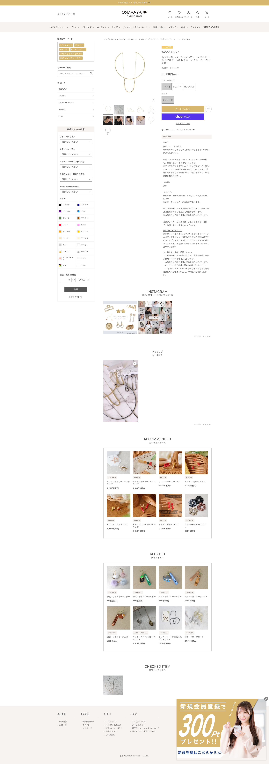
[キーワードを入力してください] (91, 73)
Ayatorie (62, 96)
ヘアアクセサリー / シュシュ (196, 525)
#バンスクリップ (78, 49)
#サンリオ (79, 45)
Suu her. (62, 109)
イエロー (84, 231)
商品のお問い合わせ (187, 130)
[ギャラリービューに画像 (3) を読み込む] (129, 109)
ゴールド (66, 252)
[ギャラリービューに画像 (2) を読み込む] (119, 109)
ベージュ (66, 238)
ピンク (83, 225)
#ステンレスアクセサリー (71, 58)
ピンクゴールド (68, 258)
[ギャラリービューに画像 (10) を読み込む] (151, 120)
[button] (197, 14)
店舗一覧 (63, 725)
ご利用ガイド (169, 130)
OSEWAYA (63, 89)
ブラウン (84, 218)
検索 (76, 289)
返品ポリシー (111, 731)
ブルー (83, 211)
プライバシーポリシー (115, 728)
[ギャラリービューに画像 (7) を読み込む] (119, 120)
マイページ (87, 728)
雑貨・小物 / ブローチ (194, 637)
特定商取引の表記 (113, 725)
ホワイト (84, 245)
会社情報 (63, 722)
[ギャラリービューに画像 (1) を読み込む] (108, 109)
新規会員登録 (88, 722)
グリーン (66, 218)
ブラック (66, 205)
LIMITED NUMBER (66, 103)
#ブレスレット (66, 45)
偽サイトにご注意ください (143, 731)
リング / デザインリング (169, 482)
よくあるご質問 (139, 722)
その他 (83, 265)
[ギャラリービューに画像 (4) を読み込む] (140, 109)
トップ (106, 39)
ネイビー (84, 205)
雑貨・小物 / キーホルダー (118, 597)
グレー (65, 245)
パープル (66, 211)
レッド (65, 225)
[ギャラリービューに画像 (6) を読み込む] (108, 120)
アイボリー (85, 238)
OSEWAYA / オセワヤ (172, 230)
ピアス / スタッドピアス (195, 482)
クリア (83, 258)
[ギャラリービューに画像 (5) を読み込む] (151, 109)
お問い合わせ (138, 725)
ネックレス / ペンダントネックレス (144, 638)
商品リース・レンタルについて (145, 728)
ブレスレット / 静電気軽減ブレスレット (170, 638)
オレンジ (66, 231)
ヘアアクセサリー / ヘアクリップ (118, 483)
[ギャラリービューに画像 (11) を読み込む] (108, 131)
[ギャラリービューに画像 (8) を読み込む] (129, 120)
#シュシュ (64, 49)
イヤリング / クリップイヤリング (144, 525)
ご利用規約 (110, 735)
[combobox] (76, 73)
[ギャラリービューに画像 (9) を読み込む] (140, 120)
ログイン (86, 725)
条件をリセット (76, 297)
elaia (61, 116)
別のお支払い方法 (183, 123)
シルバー (84, 252)
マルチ (65, 265)
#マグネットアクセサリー (71, 54)
